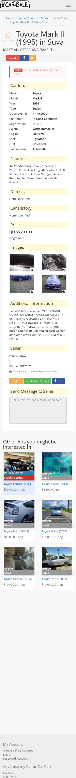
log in (24, 371)
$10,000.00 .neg (52, 537)
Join (61, 381)
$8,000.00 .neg (13, 537)
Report (12, 58)
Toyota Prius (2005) (54, 531)
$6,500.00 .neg (51, 489)
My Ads (8, 773)
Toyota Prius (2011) (16, 531)
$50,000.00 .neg (14, 489)
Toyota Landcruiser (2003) (21, 484)
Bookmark (8, 40)
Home (10, 18)
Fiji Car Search (27, 18)
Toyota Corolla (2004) (18, 579)
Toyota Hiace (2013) (55, 484)
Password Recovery (16, 758)
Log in (7, 754)
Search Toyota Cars (54, 18)
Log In (15, 381)
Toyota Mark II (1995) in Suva (29, 22)
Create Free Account (37, 381)
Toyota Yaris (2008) (54, 579)
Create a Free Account (18, 750)
